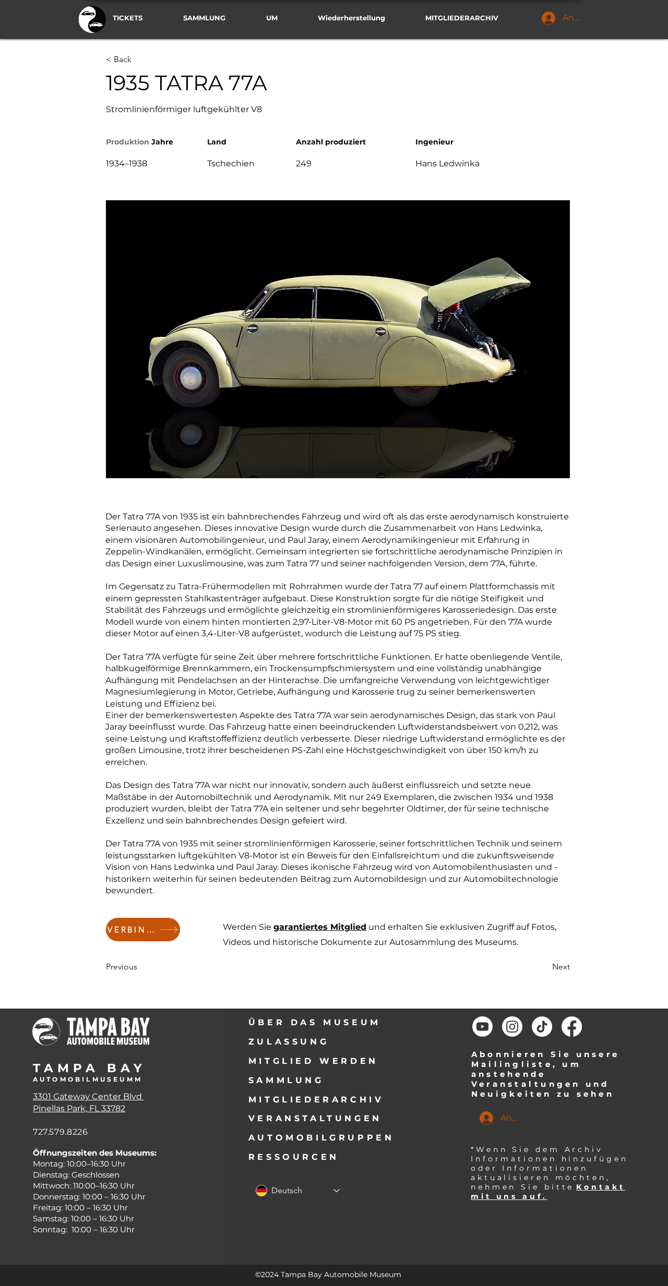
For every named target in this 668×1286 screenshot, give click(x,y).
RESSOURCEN (293, 1157)
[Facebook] (572, 1026)
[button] (474, 18)
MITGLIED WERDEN (313, 1061)
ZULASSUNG (288, 1042)
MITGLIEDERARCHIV (316, 1100)
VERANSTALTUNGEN (315, 1118)
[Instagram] (512, 1026)
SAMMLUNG (286, 1080)
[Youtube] (482, 1026)
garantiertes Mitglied (319, 927)
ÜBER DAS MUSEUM (314, 1022)
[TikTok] (542, 1026)
